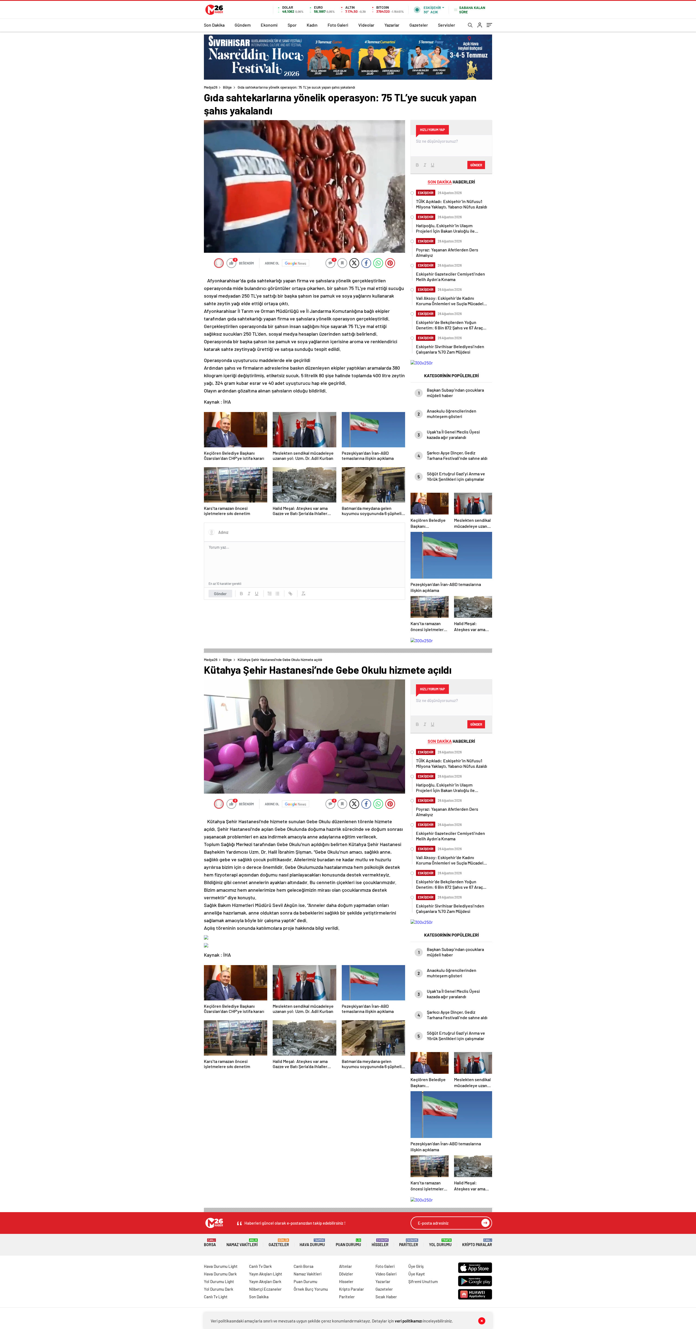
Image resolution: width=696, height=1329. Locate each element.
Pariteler (408, 1242)
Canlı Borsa (303, 1266)
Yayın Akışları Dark (265, 1281)
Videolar (366, 24)
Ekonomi (269, 24)
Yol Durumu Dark (218, 1289)
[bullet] (277, 593)
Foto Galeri (338, 24)
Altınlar (345, 1266)
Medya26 (210, 87)
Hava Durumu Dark (220, 1273)
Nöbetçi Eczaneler (265, 1289)
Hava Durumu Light (221, 1266)
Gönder (220, 593)
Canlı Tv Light (216, 1296)
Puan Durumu (348, 1242)
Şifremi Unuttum (423, 1281)
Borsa (210, 1242)
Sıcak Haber (386, 1296)
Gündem (243, 24)
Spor (292, 24)
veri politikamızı (408, 1320)
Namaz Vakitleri (242, 1242)
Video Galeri (385, 1273)
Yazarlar (391, 24)
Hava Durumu (312, 1242)
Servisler (446, 24)
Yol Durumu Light (219, 1281)
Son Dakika (214, 24)
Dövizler (346, 1273)
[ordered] (270, 593)
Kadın (312, 24)
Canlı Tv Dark (260, 1266)
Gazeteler (418, 24)
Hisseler (380, 1242)
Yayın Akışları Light (265, 1273)
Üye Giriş (416, 1266)
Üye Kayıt (416, 1273)
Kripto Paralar (477, 1242)
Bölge (227, 87)
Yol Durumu (440, 1242)
